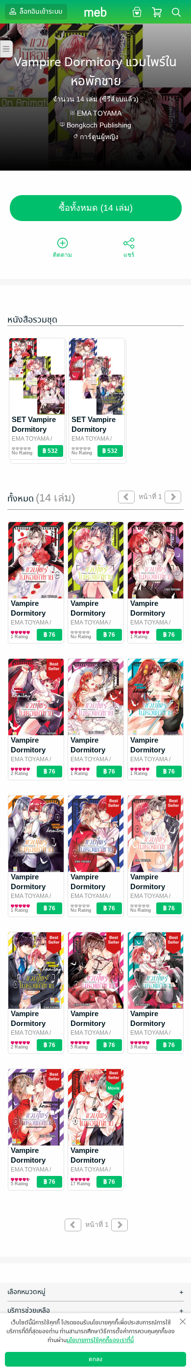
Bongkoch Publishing (99, 125)
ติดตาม (62, 254)
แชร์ (128, 254)
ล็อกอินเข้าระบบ (40, 11)
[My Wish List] (136, 11)
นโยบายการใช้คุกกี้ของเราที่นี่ (100, 1340)
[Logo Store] (96, 12)
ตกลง (95, 1359)
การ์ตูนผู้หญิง (99, 137)
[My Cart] (156, 11)
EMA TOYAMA (99, 113)
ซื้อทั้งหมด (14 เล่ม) (96, 208)
